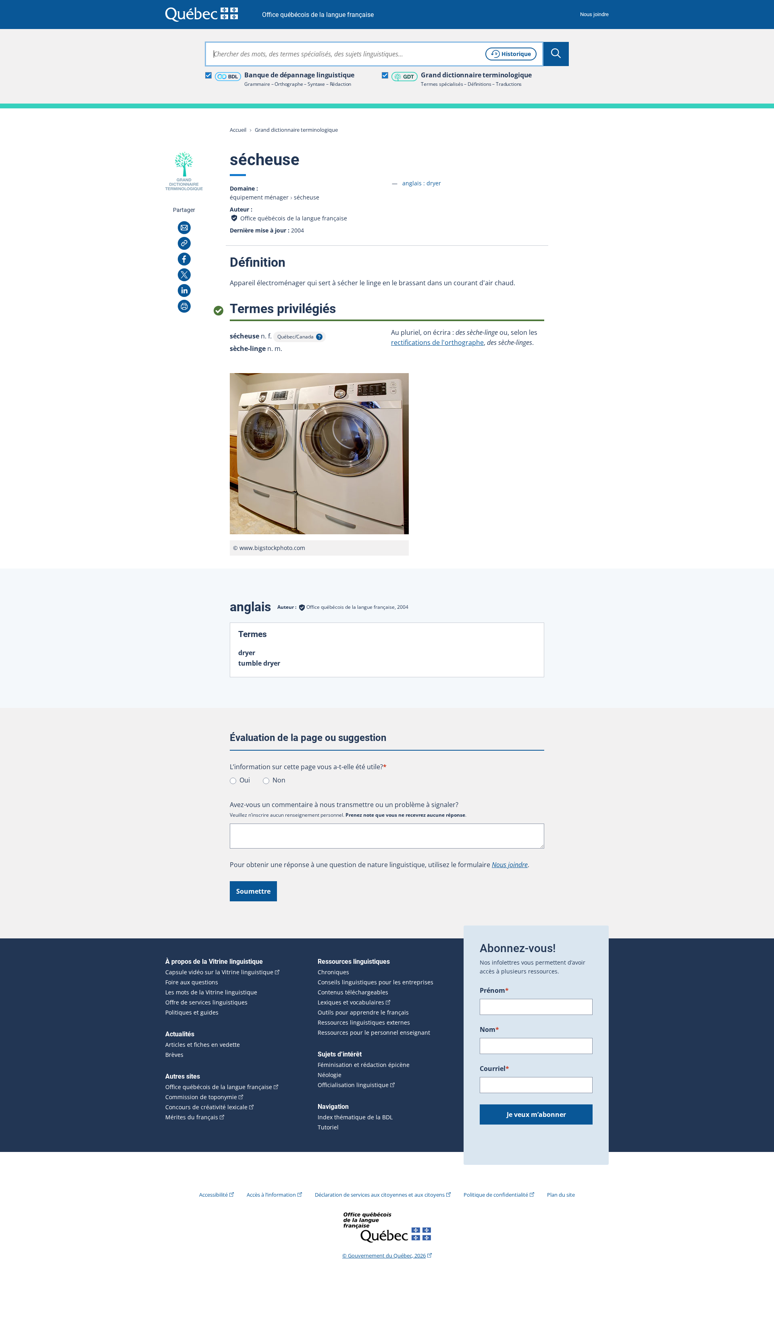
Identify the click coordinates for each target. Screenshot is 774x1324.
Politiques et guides (191, 1012)
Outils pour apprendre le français (363, 1012)
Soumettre (253, 891)
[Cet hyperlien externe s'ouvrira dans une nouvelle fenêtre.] (201, 14)
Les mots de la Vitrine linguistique (211, 992)
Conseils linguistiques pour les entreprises (375, 982)
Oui (244, 780)
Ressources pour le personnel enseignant (374, 1032)
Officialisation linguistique (353, 1085)
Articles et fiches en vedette (202, 1045)
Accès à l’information (271, 1194)
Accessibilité (213, 1194)
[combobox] (374, 54)
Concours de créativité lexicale (206, 1107)
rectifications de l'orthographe (437, 342)
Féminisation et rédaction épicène (364, 1065)
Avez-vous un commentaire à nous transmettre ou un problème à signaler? (344, 804)
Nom (489, 1029)
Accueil (238, 129)
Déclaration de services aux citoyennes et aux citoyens (380, 1194)
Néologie (329, 1075)
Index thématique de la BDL (355, 1117)
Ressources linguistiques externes (364, 1022)
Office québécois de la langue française (318, 15)
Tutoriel (328, 1127)
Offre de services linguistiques (206, 1002)
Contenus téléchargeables (353, 992)
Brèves (174, 1055)
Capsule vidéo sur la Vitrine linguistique (219, 972)
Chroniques (333, 972)
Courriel (494, 1068)
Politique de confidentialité (496, 1194)
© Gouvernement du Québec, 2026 (384, 1255)
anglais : (421, 183)
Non (279, 780)
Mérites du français (191, 1117)
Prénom (494, 990)
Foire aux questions (191, 982)
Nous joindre (594, 14)
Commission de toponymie (201, 1097)
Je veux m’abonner (536, 1114)
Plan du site (561, 1194)
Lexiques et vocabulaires (351, 1002)
